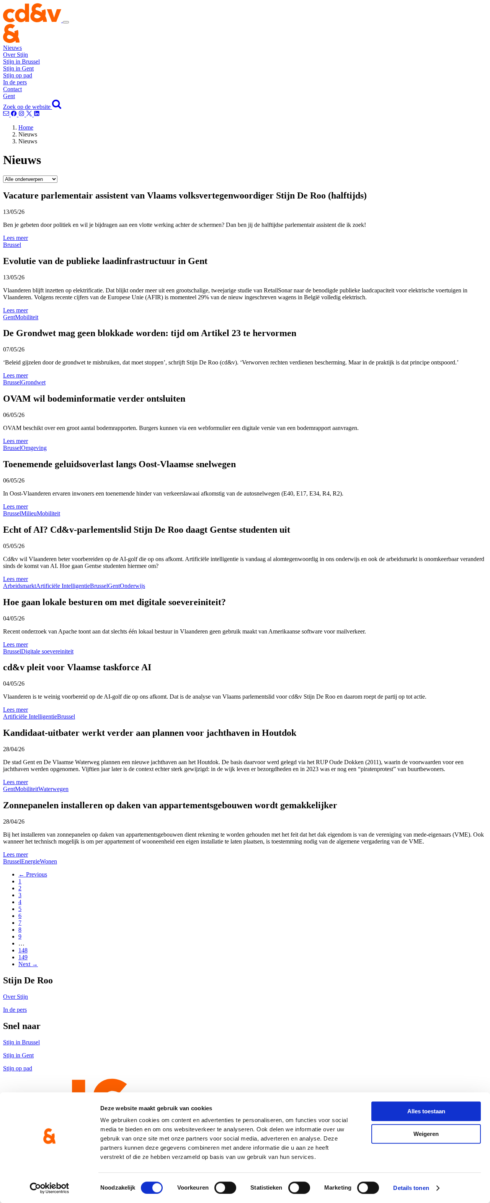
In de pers (15, 82)
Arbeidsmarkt (19, 586)
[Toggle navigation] (66, 22)
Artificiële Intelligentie (63, 586)
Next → (28, 964)
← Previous (32, 874)
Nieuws (12, 47)
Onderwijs (132, 586)
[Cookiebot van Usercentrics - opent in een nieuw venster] (49, 1188)
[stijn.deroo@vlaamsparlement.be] (7, 114)
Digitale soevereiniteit (47, 651)
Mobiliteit (26, 317)
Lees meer (15, 238)
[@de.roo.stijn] (14, 114)
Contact (12, 89)
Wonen (48, 861)
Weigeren (426, 1134)
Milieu (29, 513)
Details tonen (411, 1188)
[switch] (225, 1188)
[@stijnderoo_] (22, 114)
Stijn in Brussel (21, 61)
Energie (30, 861)
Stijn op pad (17, 75)
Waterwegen (53, 789)
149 (23, 957)
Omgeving (34, 448)
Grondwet (33, 382)
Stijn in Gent (18, 68)
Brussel (12, 244)
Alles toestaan (426, 1111)
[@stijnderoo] (37, 114)
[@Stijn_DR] (30, 114)
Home (25, 127)
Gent (9, 96)
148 (23, 950)
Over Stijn (15, 54)
